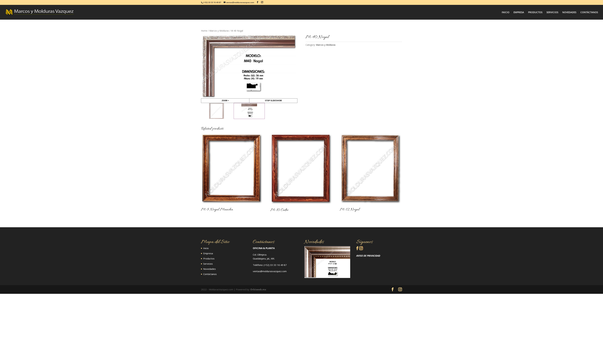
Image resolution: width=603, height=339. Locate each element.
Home (204, 30)
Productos (209, 258)
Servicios (208, 263)
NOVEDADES (569, 12)
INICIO (505, 12)
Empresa (208, 253)
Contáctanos (210, 274)
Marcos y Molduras (219, 30)
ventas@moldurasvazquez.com (270, 271)
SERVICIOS (552, 12)
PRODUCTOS (535, 12)
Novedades (209, 268)
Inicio (206, 248)
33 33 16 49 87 (278, 264)
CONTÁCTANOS (589, 12)
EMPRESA (518, 12)
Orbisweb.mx (258, 289)
